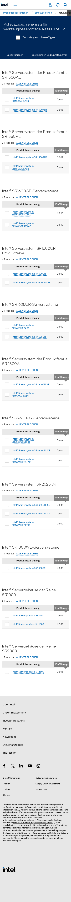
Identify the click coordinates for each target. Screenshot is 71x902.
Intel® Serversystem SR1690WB (29, 568)
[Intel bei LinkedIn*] (21, 766)
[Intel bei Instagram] (38, 766)
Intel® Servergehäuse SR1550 (28, 615)
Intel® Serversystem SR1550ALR (29, 157)
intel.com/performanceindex (21, 820)
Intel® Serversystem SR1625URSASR (23, 327)
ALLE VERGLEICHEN (27, 83)
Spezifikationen (15, 54)
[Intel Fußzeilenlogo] (9, 869)
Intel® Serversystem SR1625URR (29, 336)
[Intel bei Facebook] (4, 766)
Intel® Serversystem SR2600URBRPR (23, 440)
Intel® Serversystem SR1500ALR (29, 109)
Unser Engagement (14, 712)
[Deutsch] (57, 5)
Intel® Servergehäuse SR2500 (28, 671)
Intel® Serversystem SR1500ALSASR (23, 99)
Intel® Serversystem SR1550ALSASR (23, 167)
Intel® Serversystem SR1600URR (29, 273)
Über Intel (9, 704)
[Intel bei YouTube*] (30, 766)
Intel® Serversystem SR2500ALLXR (31, 384)
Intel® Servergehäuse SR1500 (28, 624)
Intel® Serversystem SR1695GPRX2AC (23, 225)
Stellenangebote (13, 745)
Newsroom (9, 736)
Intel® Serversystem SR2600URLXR (31, 450)
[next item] (69, 13)
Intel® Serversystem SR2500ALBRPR (23, 394)
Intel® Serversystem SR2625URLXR (31, 504)
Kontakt (7, 728)
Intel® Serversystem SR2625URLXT (31, 513)
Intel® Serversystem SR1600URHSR (31, 282)
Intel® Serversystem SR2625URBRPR (23, 524)
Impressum (9, 752)
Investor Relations (14, 720)
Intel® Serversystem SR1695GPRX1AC (23, 213)
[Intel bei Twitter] (13, 766)
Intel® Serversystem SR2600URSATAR (23, 461)
